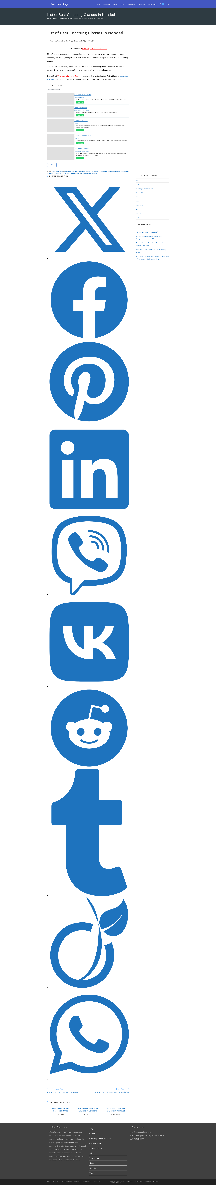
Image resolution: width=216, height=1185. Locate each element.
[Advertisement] (152, 64)
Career (138, 184)
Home (49, 18)
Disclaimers (148, 1181)
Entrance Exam (141, 197)
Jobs (137, 201)
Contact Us (130, 1181)
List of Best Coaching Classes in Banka (60, 1109)
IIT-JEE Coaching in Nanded (118, 171)
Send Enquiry (81, 102)
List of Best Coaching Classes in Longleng (88, 1109)
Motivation (139, 205)
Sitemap (155, 1181)
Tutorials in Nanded (89, 173)
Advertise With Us (115, 1182)
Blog (54, 18)
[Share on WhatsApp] (89, 1079)
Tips (137, 217)
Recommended (53, 89)
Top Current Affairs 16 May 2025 (147, 232)
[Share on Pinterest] (89, 422)
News (137, 209)
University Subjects (79, 97)
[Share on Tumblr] (89, 895)
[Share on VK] (89, 686)
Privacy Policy (139, 1181)
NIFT (78, 173)
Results (138, 213)
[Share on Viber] (89, 594)
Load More (51, 165)
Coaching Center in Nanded (74, 171)
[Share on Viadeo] (89, 987)
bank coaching (57, 171)
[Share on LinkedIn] (89, 514)
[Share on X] (89, 258)
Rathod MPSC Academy (81, 148)
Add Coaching (121, 1181)
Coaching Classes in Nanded (94, 48)
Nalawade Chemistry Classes (82, 135)
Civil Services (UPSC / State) (81, 110)
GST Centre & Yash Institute (82, 94)
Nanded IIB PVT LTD (81, 120)
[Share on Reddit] (89, 767)
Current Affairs (141, 193)
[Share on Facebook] (89, 339)
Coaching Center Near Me (66, 18)
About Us (112, 1181)
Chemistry (77, 138)
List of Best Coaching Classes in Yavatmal (116, 1109)
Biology (76, 123)
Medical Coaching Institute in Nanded (61, 173)
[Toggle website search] (168, 4)
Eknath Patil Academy (80, 107)
